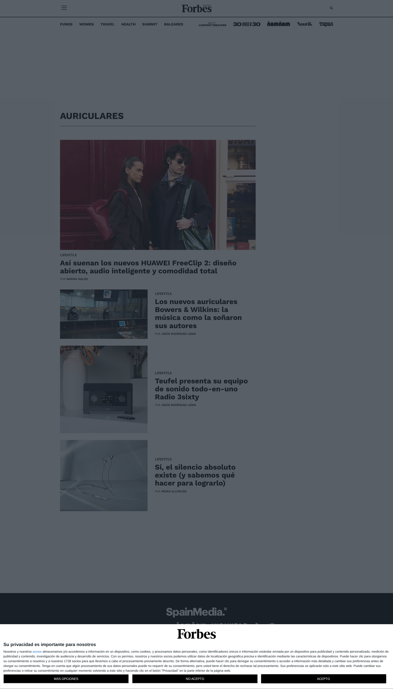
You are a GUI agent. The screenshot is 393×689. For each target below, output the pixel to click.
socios (37, 651)
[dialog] (196, 656)
